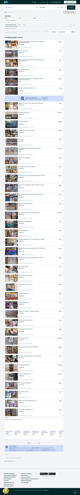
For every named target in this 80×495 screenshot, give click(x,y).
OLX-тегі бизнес (7, 478)
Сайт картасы (24, 475)
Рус (41, 2)
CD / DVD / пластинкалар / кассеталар (20, 31)
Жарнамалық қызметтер (10, 477)
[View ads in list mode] (72, 32)
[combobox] (22, 7)
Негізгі (6, 31)
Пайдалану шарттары (9, 482)
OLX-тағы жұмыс (25, 482)
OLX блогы (6, 480)
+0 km (61, 7)
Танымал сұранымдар (26, 480)
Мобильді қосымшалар (9, 473)
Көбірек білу (46, 490)
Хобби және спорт (10, 31)
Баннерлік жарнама (8, 486)
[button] (47, 2)
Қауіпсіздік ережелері (26, 473)
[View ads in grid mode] (74, 32)
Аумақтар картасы (25, 477)
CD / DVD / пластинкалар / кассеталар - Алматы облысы (36, 31)
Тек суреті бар (10, 12)
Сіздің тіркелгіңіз (56, 2)
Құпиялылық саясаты (9, 484)
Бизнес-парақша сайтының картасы (29, 478)
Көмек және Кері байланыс (10, 475)
